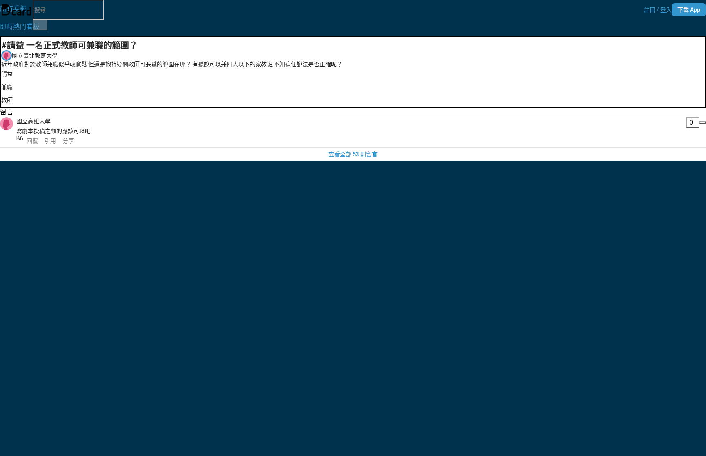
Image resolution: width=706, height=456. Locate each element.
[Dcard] (16, 10)
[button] (658, 10)
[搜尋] (40, 25)
